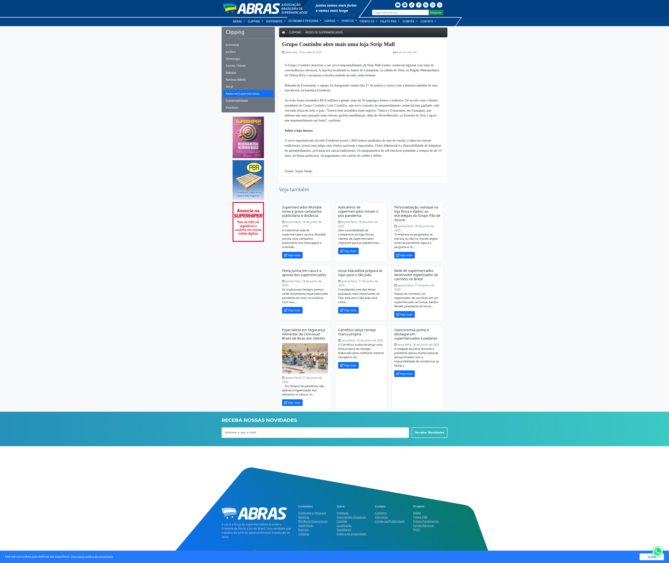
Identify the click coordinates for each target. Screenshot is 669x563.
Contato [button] (427, 21)
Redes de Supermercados (243, 94)
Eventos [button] (347, 21)
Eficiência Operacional (313, 521)
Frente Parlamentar (426, 521)
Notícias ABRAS (236, 80)
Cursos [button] (330, 21)
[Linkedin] (425, 4)
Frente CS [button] (367, 21)
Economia (232, 45)
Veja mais (293, 255)
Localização (344, 525)
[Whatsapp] (439, 4)
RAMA (417, 513)
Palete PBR (420, 517)
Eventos (303, 530)
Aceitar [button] (652, 556)
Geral (229, 87)
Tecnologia (233, 59)
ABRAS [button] (238, 21)
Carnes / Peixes (236, 66)
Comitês (342, 521)
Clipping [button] (254, 21)
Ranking (303, 517)
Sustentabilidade (237, 100)
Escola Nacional (423, 525)
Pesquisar (436, 12)
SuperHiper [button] (274, 21)
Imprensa (381, 517)
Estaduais (232, 107)
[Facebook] (418, 4)
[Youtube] (397, 4)
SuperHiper (305, 525)
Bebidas (231, 73)
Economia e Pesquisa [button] (304, 21)
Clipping (295, 32)
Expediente (344, 530)
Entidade (342, 513)
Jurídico (231, 52)
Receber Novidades (429, 432)
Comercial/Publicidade (390, 521)
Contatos (381, 513)
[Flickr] (404, 4)
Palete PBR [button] (388, 21)
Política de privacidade (351, 534)
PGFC (416, 530)
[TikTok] (411, 4)
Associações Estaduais (351, 517)
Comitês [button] (408, 21)
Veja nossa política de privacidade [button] (92, 556)
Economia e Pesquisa (312, 513)
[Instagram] (432, 4)
